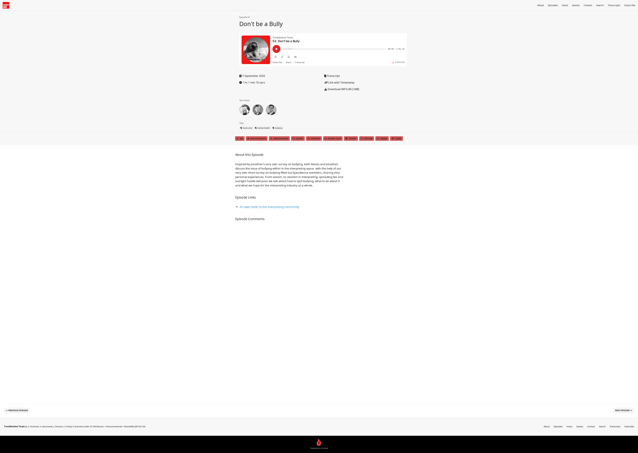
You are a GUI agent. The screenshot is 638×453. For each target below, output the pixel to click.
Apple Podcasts (258, 138)
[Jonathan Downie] (258, 110)
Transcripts (614, 5)
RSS (241, 138)
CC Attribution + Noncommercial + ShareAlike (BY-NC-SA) (117, 426)
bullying (278, 128)
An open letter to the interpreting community (269, 207)
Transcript (333, 76)
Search (600, 5)
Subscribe (629, 5)
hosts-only (247, 128)
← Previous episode (17, 410)
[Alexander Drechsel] (271, 110)
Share (398, 138)
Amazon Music (280, 138)
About (540, 5)
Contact (588, 5)
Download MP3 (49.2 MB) (343, 89)
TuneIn (383, 138)
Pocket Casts (334, 138)
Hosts (565, 5)
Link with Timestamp (341, 82)
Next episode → (623, 410)
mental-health (263, 128)
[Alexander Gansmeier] (244, 110)
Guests (576, 5)
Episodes (553, 5)
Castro (299, 138)
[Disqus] (289, 267)
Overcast (315, 138)
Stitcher (368, 138)
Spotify (352, 138)
